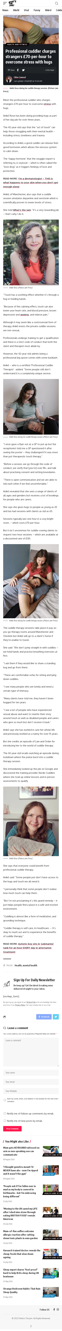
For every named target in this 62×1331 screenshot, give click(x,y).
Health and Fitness (17, 44)
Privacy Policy (20, 1005)
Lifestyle (49, 1174)
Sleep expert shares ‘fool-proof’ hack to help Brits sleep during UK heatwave (21, 1273)
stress (47, 103)
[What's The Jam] (14, 3)
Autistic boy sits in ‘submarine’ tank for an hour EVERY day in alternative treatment (28, 947)
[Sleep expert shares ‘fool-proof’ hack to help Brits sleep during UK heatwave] (51, 1272)
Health (18, 965)
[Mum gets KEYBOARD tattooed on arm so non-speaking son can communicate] (51, 1151)
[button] (6, 3)
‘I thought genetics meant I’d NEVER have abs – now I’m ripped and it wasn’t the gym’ (20, 1170)
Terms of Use (31, 1002)
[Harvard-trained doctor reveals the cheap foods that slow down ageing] (51, 1253)
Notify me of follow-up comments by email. (30, 1113)
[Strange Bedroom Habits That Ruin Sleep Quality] (51, 1292)
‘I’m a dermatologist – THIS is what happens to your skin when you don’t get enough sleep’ (30, 182)
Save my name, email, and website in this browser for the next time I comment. (32, 1100)
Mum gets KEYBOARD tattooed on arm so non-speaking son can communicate (21, 1151)
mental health (30, 965)
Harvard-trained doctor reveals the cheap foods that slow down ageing (21, 1254)
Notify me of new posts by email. (25, 1120)
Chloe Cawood (20, 77)
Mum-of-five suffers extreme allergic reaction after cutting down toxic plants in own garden (20, 1235)
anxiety (24, 314)
